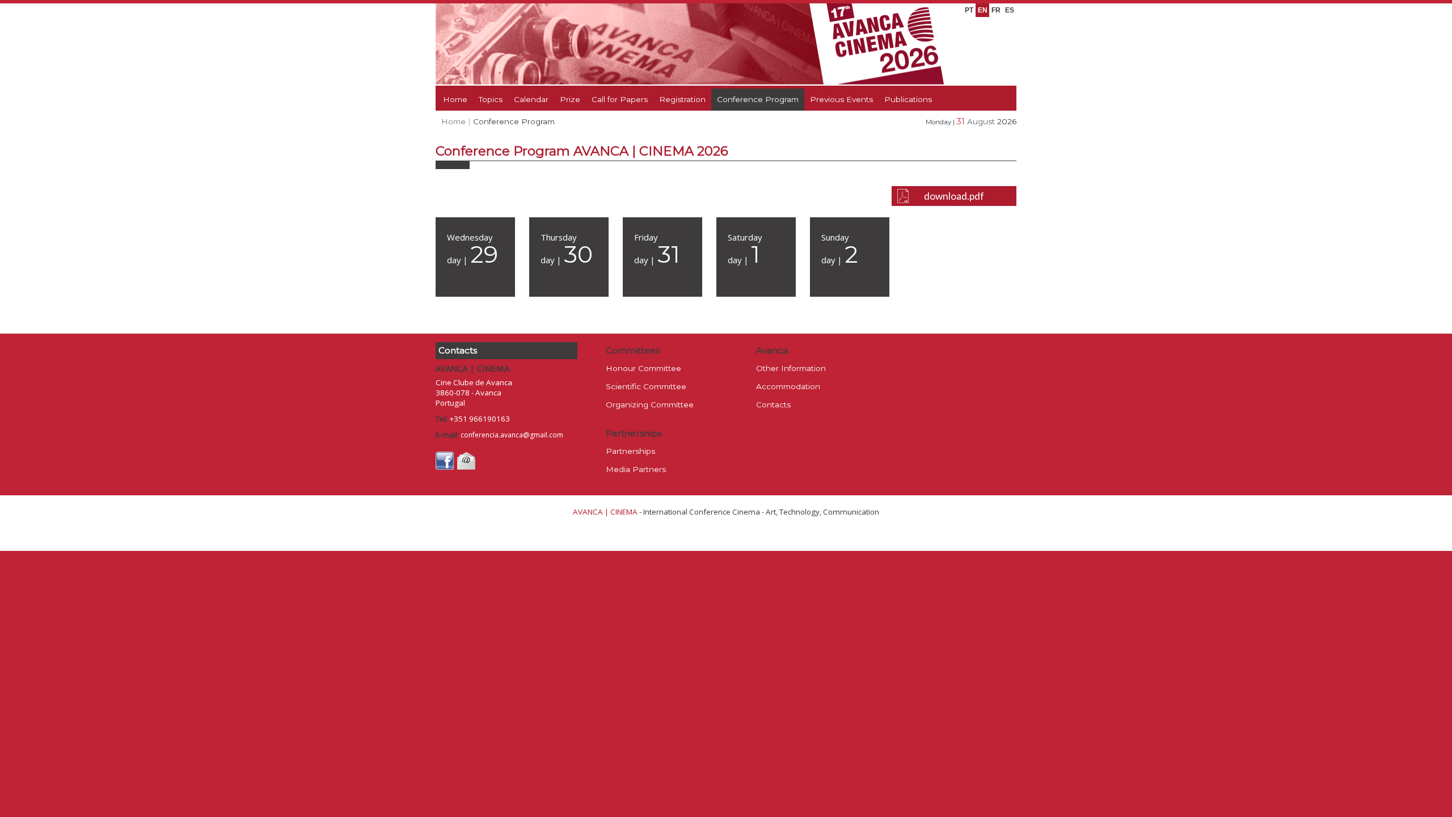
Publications (908, 99)
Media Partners (636, 469)
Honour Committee (643, 368)
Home (455, 99)
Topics (491, 99)
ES (1009, 10)
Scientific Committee (646, 386)
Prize (570, 99)
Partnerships (630, 451)
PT (969, 10)
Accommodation (788, 386)
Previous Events (841, 99)
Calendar (531, 99)
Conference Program (758, 99)
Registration (682, 99)
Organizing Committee (650, 404)
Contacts (773, 404)
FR (996, 10)
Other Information (791, 368)
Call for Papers (620, 99)
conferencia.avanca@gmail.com (512, 435)
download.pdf (954, 196)
